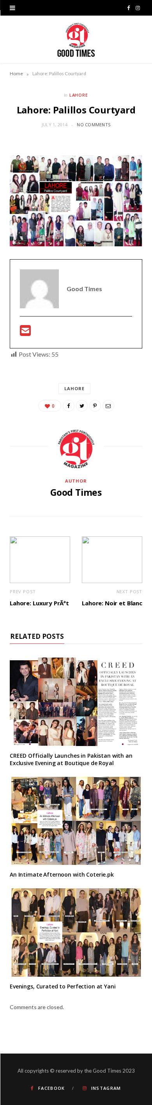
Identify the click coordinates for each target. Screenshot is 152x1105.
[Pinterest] (95, 406)
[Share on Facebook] (68, 406)
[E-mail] (25, 332)
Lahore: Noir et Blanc (112, 603)
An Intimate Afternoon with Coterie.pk (62, 874)
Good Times (76, 492)
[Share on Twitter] (82, 406)
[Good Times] (76, 39)
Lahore (78, 95)
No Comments (93, 124)
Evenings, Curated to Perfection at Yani (63, 986)
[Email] (108, 406)
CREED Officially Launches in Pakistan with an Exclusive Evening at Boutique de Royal (71, 759)
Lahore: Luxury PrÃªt (39, 603)
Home (16, 73)
